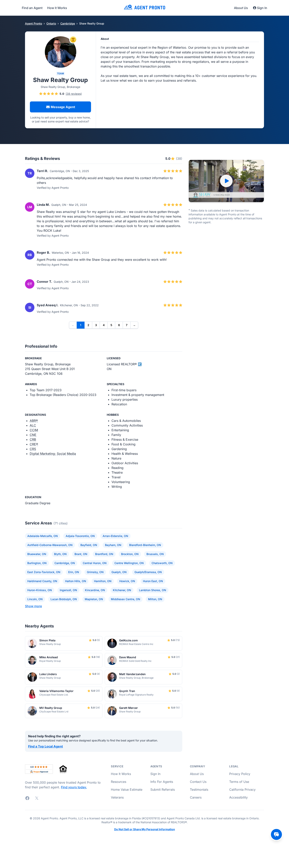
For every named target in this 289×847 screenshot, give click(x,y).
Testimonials (199, 789)
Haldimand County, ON (42, 581)
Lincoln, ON (35, 599)
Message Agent (63, 107)
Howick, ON (127, 581)
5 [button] (111, 325)
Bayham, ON (113, 545)
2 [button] (88, 325)
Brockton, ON (130, 554)
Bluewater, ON (36, 554)
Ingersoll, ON (68, 590)
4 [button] (104, 325)
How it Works (57, 8)
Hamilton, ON (102, 581)
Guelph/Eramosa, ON (148, 572)
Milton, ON (155, 599)
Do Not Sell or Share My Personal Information (144, 829)
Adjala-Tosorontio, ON (80, 536)
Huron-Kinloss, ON (39, 590)
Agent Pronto (33, 23)
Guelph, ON (119, 572)
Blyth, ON (60, 554)
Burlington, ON (37, 563)
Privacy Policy (239, 774)
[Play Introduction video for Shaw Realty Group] (226, 181)
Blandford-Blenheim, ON (145, 545)
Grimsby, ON (95, 572)
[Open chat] (276, 834)
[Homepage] (144, 7)
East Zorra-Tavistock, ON (43, 572)
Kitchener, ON (122, 590)
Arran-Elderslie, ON (115, 536)
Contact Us (198, 782)
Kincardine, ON (95, 590)
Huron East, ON (153, 581)
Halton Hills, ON (75, 581)
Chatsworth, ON (162, 563)
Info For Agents (161, 782)
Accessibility (238, 797)
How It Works (121, 774)
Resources (118, 782)
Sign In (262, 8)
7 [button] (126, 325)
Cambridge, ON (64, 563)
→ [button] (134, 325)
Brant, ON (81, 554)
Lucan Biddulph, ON (64, 599)
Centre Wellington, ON (129, 563)
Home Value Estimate (126, 789)
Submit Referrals (162, 789)
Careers (196, 797)
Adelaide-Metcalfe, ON (42, 536)
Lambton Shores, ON (152, 590)
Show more (33, 606)
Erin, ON (73, 572)
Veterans (117, 797)
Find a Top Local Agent (45, 746)
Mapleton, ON (94, 599)
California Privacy (242, 789)
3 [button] (96, 325)
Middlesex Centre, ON (125, 599)
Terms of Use (239, 782)
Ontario (51, 23)
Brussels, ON (155, 554)
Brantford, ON (104, 554)
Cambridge (67, 23)
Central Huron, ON (95, 563)
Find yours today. (74, 787)
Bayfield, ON (88, 545)
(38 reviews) (74, 93)
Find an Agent (32, 8)
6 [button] (119, 325)
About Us (241, 8)
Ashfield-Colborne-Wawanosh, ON (50, 545)
